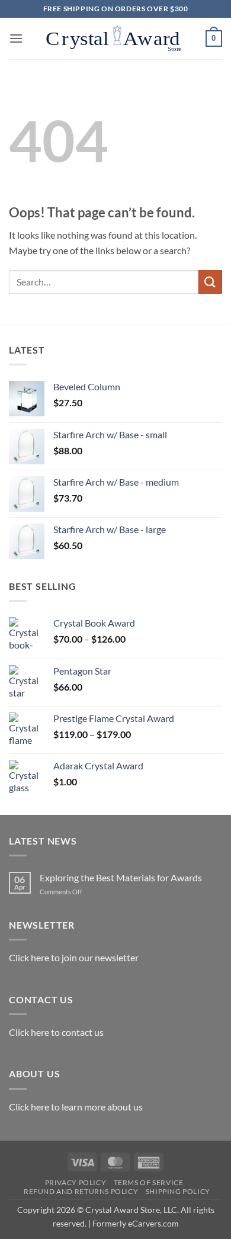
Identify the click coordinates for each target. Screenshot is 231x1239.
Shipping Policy (178, 1191)
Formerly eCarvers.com (135, 1223)
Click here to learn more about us (76, 1106)
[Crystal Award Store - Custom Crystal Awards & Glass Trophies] (114, 38)
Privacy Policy (76, 1182)
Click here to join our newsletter (74, 957)
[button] (16, 38)
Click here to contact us (56, 1032)
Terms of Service (149, 1182)
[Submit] (210, 281)
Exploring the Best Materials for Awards (121, 877)
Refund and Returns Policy (81, 1191)
